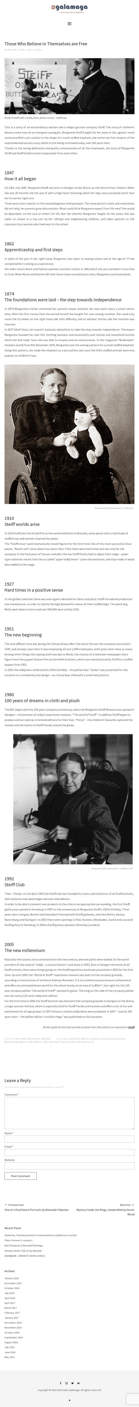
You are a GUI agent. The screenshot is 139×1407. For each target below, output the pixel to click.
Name (9, 1133)
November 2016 (13, 1327)
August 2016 (11, 1342)
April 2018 (10, 1298)
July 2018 (9, 1293)
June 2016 (10, 1352)
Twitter (72, 1384)
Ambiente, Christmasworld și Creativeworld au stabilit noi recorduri (41, 1235)
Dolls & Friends (33, 1038)
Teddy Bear (46, 1038)
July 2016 (9, 1347)
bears (66, 1038)
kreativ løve (120, 1038)
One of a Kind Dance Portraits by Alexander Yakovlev (37, 1207)
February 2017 (12, 1312)
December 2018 (13, 1283)
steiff (30, 1041)
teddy (45, 1041)
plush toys (23, 1041)
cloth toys (85, 1038)
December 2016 (13, 1322)
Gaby (23, 49)
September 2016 (14, 1337)
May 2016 (9, 1357)
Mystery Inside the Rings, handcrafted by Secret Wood (105, 1209)
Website (10, 1160)
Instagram (66, 1384)
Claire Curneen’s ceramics (19, 1240)
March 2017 (11, 1307)
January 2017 (12, 1317)
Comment (12, 1094)
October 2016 (12, 1332)
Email (9, 1146)
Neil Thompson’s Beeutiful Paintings (24, 1245)
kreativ (112, 1038)
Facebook (60, 1384)
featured (104, 1038)
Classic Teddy (20, 1038)
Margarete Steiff (11, 1041)
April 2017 (10, 1303)
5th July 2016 (10, 49)
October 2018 (12, 1288)
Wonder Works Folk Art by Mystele (23, 1250)
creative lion (95, 1038)
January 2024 (12, 1278)
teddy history (54, 1041)
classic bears (74, 1038)
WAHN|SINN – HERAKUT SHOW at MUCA (25, 1255)
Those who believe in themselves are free (77, 1041)
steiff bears (37, 1041)
